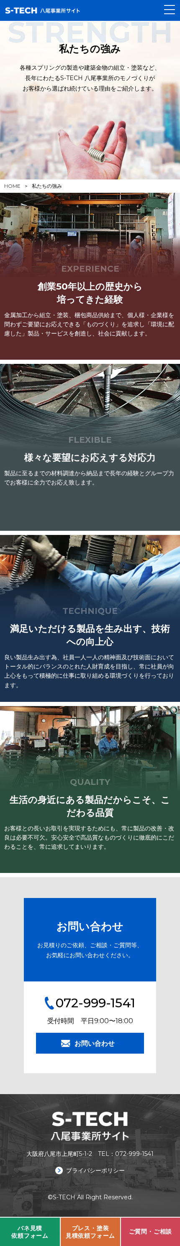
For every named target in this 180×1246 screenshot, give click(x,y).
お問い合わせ (95, 1043)
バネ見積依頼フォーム (30, 1231)
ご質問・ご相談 (150, 1231)
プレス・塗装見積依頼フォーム (90, 1231)
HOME (12, 186)
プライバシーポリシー (94, 1170)
